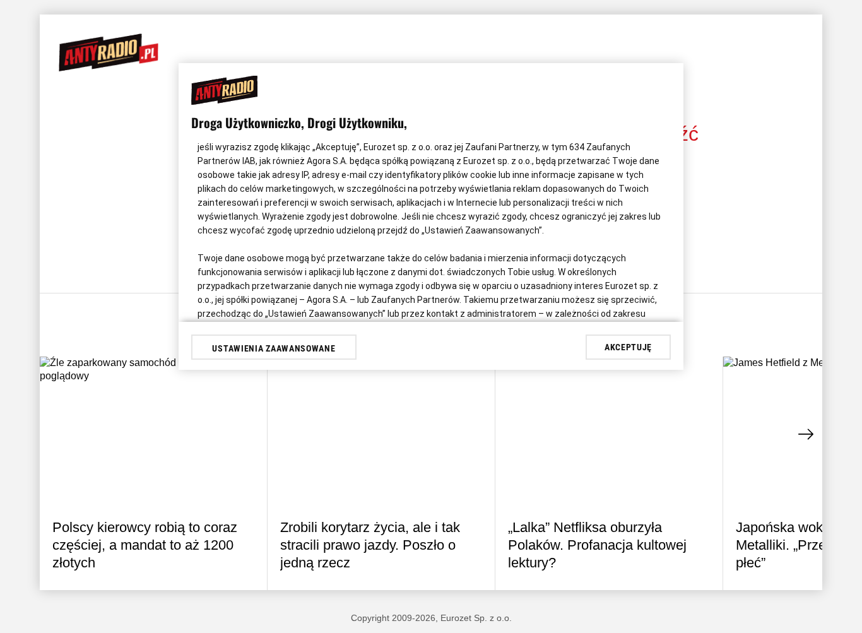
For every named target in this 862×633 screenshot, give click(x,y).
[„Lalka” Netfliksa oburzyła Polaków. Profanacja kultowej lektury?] (609, 432)
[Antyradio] (108, 68)
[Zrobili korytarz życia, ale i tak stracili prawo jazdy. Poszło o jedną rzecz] (381, 432)
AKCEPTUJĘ (628, 347)
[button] (806, 434)
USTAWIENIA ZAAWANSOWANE (273, 348)
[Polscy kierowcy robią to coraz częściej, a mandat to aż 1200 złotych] (153, 432)
